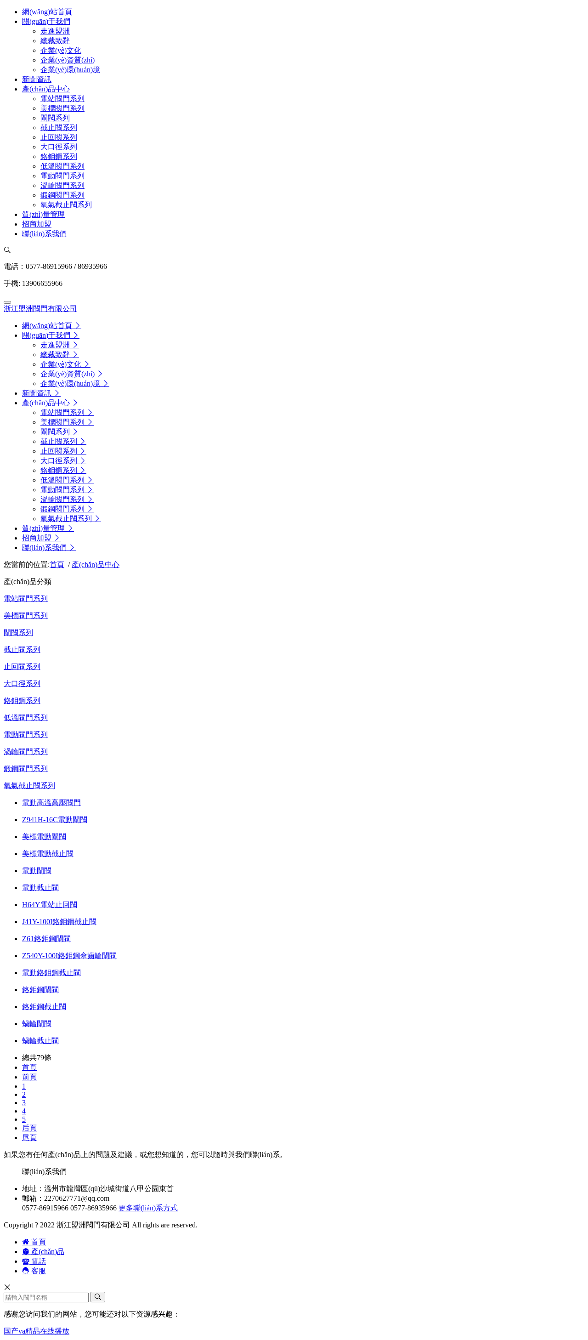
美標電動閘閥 (44, 836)
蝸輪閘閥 (36, 1024)
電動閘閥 (36, 870)
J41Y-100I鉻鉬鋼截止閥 (59, 922)
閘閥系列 (18, 632)
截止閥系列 (22, 649)
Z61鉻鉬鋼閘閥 (46, 939)
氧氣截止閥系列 (29, 785)
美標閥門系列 (26, 615)
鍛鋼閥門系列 (26, 768)
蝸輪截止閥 (40, 1041)
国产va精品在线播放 (36, 1331)
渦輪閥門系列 (26, 751)
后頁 (29, 1128)
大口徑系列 (22, 683)
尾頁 (29, 1137)
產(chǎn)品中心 (95, 564)
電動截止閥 (40, 887)
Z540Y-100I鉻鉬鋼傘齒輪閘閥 (69, 956)
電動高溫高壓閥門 (51, 802)
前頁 (29, 1077)
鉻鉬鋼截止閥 (44, 1007)
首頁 (57, 564)
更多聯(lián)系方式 (148, 1208)
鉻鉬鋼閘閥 (40, 990)
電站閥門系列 (26, 598)
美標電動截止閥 (48, 853)
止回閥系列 (22, 666)
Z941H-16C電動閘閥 (54, 819)
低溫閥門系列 (26, 717)
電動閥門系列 (26, 734)
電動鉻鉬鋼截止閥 (51, 973)
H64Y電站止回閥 (49, 904)
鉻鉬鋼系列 (22, 700)
